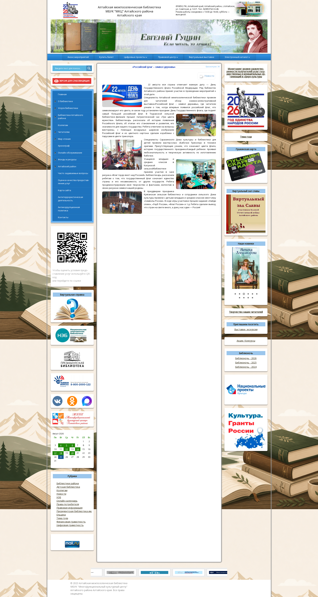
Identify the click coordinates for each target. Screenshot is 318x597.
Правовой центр (167, 57)
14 (78, 449)
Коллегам (63, 125)
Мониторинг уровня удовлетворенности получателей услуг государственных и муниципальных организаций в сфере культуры (245, 72)
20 (72, 453)
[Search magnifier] (89, 68)
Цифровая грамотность (70, 525)
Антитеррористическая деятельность (70, 199)
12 (66, 449)
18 (61, 453)
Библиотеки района (67, 483)
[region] (159, 36)
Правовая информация (69, 507)
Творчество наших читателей (246, 311)
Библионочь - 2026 (246, 358)
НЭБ (58, 497)
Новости (61, 493)
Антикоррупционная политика (69, 209)
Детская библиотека (68, 486)
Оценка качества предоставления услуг (73, 182)
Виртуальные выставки (201, 57)
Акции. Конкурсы (246, 340)
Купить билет (106, 57)
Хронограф (64, 145)
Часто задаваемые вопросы (73, 173)
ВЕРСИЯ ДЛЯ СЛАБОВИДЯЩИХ (74, 80)
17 (55, 453)
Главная (62, 94)
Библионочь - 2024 (246, 366)
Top (310, 589)
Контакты (63, 217)
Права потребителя (67, 504)
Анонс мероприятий (78, 57)
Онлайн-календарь (67, 500)
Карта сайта (64, 190)
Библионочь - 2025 (246, 362)
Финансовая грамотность (71, 521)
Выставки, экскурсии (246, 329)
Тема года (62, 518)
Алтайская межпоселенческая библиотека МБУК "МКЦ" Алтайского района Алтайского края (130, 11)
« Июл (55, 464)
